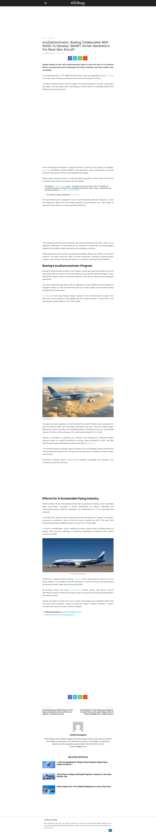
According (46, 296)
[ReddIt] (85, 58)
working (47, 170)
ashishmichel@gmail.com (71, 612)
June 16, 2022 (74, 195)
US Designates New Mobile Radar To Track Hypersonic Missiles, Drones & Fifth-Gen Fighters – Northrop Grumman (57, 712)
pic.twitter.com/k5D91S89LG (70, 190)
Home (44, 38)
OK (110, 830)
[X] (75, 58)
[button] (45, 3)
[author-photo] (78, 732)
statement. (92, 443)
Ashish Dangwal (50, 53)
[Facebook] (70, 58)
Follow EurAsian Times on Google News (60, 615)
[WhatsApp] (80, 58)
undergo (109, 76)
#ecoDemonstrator (59, 186)
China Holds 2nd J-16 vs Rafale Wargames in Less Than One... (84, 786)
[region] (78, 23)
